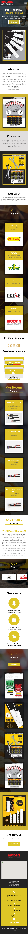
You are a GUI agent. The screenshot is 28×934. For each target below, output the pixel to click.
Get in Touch (14, 844)
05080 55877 (16, 906)
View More (14, 378)
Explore (14, 22)
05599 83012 (17, 900)
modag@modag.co (14, 916)
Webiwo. (14, 930)
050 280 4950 (17, 911)
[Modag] (7, 3)
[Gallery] (14, 685)
